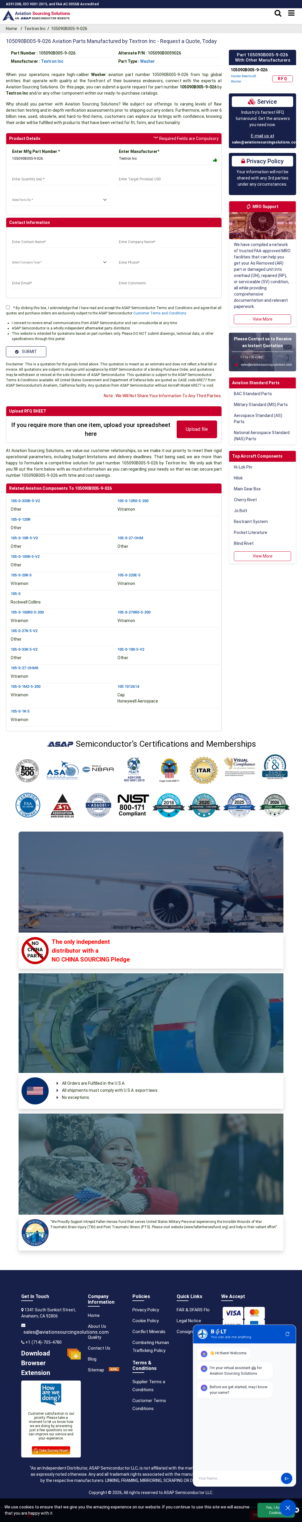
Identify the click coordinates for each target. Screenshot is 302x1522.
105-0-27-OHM (130, 538)
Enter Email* (23, 275)
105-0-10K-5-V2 (130, 649)
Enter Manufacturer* (139, 151)
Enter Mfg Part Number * (36, 151)
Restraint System (251, 521)
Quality (94, 1337)
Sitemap (96, 1370)
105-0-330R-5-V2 (25, 501)
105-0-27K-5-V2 (24, 631)
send (286, 1478)
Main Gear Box (247, 489)
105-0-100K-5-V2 (25, 556)
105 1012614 (128, 686)
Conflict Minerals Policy (155, 1331)
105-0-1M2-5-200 (25, 686)
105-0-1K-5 (20, 711)
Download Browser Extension (35, 1363)
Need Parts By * (26, 192)
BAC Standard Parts (253, 393)
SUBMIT (28, 351)
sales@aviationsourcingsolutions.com (265, 142)
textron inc (52, 61)
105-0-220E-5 (128, 575)
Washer (147, 61)
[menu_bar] (291, 13)
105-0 (15, 593)
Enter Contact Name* (31, 234)
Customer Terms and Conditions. (160, 313)
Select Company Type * (33, 255)
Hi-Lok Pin (243, 467)
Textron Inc (35, 28)
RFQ (283, 78)
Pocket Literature (250, 532)
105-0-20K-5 (21, 575)
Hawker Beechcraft (243, 76)
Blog (92, 1359)
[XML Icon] (114, 1370)
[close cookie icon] (296, 1510)
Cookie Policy (145, 1320)
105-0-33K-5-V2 (24, 649)
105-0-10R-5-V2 (24, 538)
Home (12, 28)
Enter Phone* (130, 255)
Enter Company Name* (139, 234)
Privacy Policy (145, 1309)
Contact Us (99, 1348)
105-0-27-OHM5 (24, 668)
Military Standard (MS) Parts (261, 404)
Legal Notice (189, 1320)
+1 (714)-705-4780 (43, 1342)
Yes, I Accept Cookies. (276, 1510)
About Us (97, 1326)
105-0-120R (20, 519)
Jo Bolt (240, 510)
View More (263, 319)
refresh (287, 1334)
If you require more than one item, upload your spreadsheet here (90, 429)
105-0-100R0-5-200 (27, 612)
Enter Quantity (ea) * (30, 172)
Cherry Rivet (245, 499)
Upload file (197, 429)
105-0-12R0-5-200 (132, 501)
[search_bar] (278, 13)
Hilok (238, 478)
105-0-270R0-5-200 (133, 612)
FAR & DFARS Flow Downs (202, 1309)
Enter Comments (133, 275)
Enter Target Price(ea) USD (144, 172)
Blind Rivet (244, 543)
